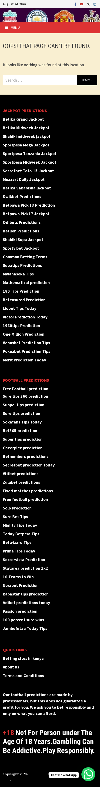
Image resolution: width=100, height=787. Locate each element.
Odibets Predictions (21, 222)
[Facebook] (76, 4)
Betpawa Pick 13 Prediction (29, 205)
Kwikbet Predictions (22, 196)
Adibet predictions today (26, 602)
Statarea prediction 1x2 (25, 568)
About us (11, 667)
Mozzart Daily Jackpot (24, 179)
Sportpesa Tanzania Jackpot (30, 153)
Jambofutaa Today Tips (25, 628)
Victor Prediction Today (25, 317)
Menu (15, 27)
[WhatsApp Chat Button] (88, 774)
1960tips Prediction (21, 325)
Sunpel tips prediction (23, 404)
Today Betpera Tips (21, 533)
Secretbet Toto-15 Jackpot (28, 170)
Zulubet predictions (21, 482)
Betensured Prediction (24, 299)
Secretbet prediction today (29, 465)
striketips (39, 774)
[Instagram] (94, 4)
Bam (6, 779)
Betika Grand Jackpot (23, 119)
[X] (89, 4)
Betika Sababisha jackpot (27, 188)
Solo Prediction (17, 508)
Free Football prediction (25, 388)
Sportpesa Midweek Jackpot (29, 162)
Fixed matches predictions (28, 490)
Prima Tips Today (19, 551)
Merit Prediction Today (24, 360)
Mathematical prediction (26, 282)
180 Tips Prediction (21, 291)
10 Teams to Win (18, 576)
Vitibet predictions (20, 473)
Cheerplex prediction (23, 447)
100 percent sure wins (23, 619)
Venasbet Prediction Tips (26, 342)
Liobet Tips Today (19, 308)
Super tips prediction (23, 439)
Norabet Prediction (21, 585)
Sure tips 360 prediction (25, 396)
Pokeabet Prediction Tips (26, 351)
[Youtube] (82, 4)
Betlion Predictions (21, 231)
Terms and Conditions (23, 675)
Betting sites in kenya (23, 658)
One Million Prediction (23, 334)
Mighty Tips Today (20, 525)
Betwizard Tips (17, 542)
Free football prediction (25, 499)
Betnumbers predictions (25, 456)
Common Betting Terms (25, 256)
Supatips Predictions (22, 265)
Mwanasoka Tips (18, 274)
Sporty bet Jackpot (21, 248)
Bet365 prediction (20, 430)
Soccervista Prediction (24, 559)
